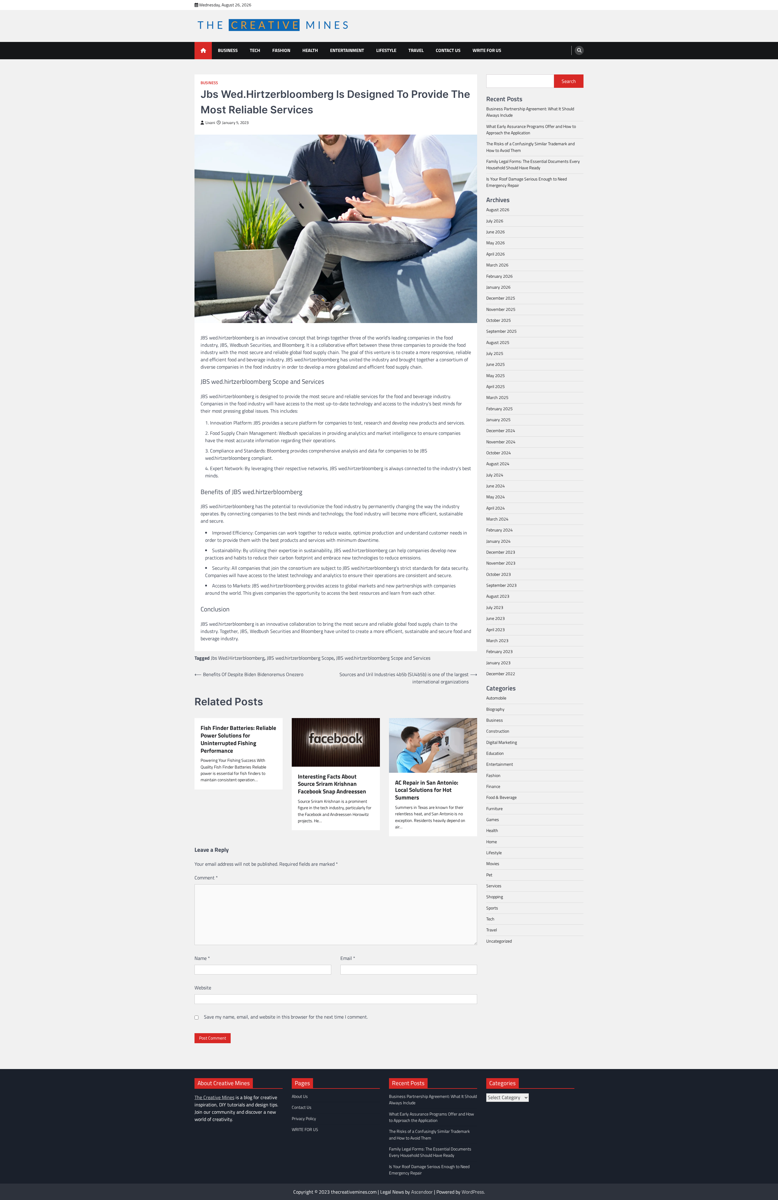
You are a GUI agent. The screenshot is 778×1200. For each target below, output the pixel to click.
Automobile (496, 698)
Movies (492, 863)
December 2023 (500, 552)
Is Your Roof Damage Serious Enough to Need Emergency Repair (526, 182)
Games (492, 819)
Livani (210, 123)
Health (310, 50)
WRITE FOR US (487, 50)
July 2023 (494, 607)
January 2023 (498, 662)
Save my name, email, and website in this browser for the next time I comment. (286, 1016)
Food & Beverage (501, 797)
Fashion (281, 50)
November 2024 (500, 441)
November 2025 (500, 309)
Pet (489, 874)
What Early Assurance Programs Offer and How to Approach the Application (531, 129)
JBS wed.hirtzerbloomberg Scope (300, 658)
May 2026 (495, 242)
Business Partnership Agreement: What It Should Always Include (530, 112)
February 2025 (499, 408)
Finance (493, 786)
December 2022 (500, 673)
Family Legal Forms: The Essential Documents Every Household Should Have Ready (533, 164)
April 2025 (495, 386)
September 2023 (501, 585)
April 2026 (495, 254)
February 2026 (499, 276)
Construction (497, 731)
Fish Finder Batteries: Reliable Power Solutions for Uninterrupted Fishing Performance (238, 739)
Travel (416, 50)
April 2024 (495, 508)
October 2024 (498, 452)
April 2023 (495, 629)
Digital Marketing (501, 742)
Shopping (494, 896)
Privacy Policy (304, 1118)
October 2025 (498, 320)
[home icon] (203, 50)
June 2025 (495, 364)
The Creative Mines (214, 1097)
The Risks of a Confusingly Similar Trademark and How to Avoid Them (530, 146)
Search (569, 81)
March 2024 (497, 519)
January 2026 (498, 287)
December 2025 (500, 298)
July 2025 (494, 353)
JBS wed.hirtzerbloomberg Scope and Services (383, 658)
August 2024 (497, 463)
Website (202, 987)
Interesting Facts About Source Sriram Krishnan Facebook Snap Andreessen (332, 784)
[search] (579, 50)
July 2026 (494, 221)
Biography (495, 709)
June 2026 (495, 232)
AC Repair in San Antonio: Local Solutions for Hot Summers (426, 790)
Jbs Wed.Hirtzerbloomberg (237, 658)
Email (347, 958)
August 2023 (497, 596)
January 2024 (498, 541)
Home (491, 841)
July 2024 (494, 474)
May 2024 (495, 496)
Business (228, 50)
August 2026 (497, 209)
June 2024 (495, 486)
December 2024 (500, 430)
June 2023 (495, 618)
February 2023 (499, 651)
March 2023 (497, 640)
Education (495, 753)
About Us (300, 1096)
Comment (206, 877)
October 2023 (498, 574)
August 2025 (497, 342)
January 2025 (498, 419)
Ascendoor (422, 1191)
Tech (255, 50)
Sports (492, 907)
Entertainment (347, 50)
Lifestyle (386, 50)
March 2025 (497, 397)
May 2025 (495, 375)
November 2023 (500, 563)
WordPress (473, 1191)
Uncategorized (499, 941)
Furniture (494, 808)
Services (493, 885)
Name (202, 958)
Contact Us (448, 50)
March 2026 (497, 265)
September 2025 (501, 331)
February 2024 (499, 530)
